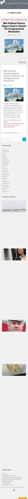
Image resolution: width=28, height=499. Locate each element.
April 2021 (4, 156)
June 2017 (4, 178)
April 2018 (4, 168)
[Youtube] (25, 62)
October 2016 (5, 181)
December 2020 (5, 160)
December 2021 (5, 150)
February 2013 (5, 191)
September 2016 (5, 183)
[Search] (24, 139)
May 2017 (4, 180)
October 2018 (5, 165)
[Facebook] (20, 62)
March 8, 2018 (17, 35)
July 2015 (4, 190)
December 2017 (5, 173)
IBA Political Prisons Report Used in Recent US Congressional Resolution (14, 27)
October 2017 (5, 176)
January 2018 (5, 171)
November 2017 (5, 175)
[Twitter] (22, 62)
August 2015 (5, 188)
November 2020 (5, 161)
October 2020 (5, 163)
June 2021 (4, 153)
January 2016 (5, 185)
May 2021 (4, 155)
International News (21, 19)
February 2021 (5, 158)
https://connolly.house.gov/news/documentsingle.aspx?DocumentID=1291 (13, 125)
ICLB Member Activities (7, 19)
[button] (14, 6)
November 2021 (5, 151)
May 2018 (4, 166)
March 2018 (4, 170)
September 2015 (5, 186)
